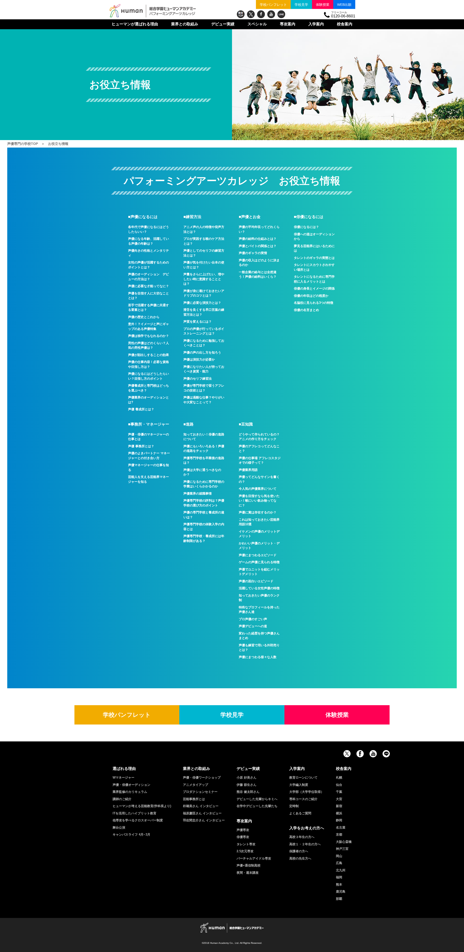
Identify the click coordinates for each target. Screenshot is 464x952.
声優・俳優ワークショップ (202, 777)
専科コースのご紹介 (303, 799)
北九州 (340, 870)
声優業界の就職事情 (197, 493)
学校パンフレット (273, 5)
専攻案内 (287, 24)
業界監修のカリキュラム (130, 792)
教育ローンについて (303, 777)
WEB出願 (344, 5)
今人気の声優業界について (257, 488)
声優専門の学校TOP (22, 144)
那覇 (339, 899)
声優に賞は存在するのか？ (257, 512)
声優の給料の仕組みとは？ (257, 239)
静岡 (339, 820)
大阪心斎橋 (344, 842)
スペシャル (257, 24)
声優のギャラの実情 (253, 253)
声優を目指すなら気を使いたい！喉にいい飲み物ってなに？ (259, 500)
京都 (339, 834)
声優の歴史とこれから (144, 317)
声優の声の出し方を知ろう (202, 352)
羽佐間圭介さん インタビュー (204, 820)
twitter (251, 14)
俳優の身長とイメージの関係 (314, 288)
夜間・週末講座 (248, 872)
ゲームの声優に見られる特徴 (259, 562)
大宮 (339, 799)
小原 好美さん (246, 777)
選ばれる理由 (135, 24)
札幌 (339, 777)
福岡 (339, 877)
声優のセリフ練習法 (197, 378)
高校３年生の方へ (301, 837)
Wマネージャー (123, 777)
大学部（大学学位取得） (306, 792)
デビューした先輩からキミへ (257, 799)
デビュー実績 (222, 24)
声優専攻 (243, 830)
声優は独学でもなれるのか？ (148, 336)
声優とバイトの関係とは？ (257, 246)
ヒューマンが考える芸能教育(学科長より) (142, 806)
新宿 (339, 806)
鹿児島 (340, 891)
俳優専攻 (243, 837)
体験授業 (322, 5)
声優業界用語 (248, 470)
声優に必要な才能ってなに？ (148, 286)
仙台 (339, 785)
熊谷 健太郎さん (248, 792)
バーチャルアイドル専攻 (254, 858)
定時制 (294, 806)
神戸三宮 (342, 849)
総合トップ (241, 14)
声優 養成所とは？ (141, 409)
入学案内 (316, 24)
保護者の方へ (298, 851)
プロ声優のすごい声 (253, 619)
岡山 (339, 856)
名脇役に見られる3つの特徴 (313, 303)
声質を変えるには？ (197, 321)
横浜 (339, 813)
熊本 (339, 884)
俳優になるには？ (306, 227)
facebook (261, 14)
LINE (281, 14)
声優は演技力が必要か (199, 359)
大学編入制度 (298, 785)
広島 (339, 863)
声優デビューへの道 (253, 626)
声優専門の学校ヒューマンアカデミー (153, 11)
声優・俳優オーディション (131, 785)
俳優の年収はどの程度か (311, 296)
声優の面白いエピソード (256, 581)
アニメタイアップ (195, 785)
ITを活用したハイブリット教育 (134, 813)
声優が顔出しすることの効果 (148, 355)
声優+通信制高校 (249, 865)
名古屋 (340, 827)
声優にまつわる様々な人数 (257, 657)
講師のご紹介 (122, 799)
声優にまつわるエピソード (257, 555)
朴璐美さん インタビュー (200, 806)
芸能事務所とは (194, 799)
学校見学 (301, 5)
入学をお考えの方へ (306, 828)
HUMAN (232, 928)
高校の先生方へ (300, 858)
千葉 (339, 792)
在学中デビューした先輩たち (257, 806)
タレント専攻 (246, 844)
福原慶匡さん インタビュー (202, 813)
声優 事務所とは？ (141, 446)
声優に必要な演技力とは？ (202, 303)
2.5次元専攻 (245, 851)
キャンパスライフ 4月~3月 (131, 834)
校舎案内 (344, 24)
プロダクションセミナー (200, 792)
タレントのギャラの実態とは (314, 258)
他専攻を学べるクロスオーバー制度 (138, 820)
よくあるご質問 (300, 813)
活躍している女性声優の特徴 (259, 588)
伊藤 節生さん (246, 785)
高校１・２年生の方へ (305, 844)
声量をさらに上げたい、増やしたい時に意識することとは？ (203, 278)
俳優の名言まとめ (306, 310)
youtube (271, 14)
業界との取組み (184, 24)
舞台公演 (119, 827)
